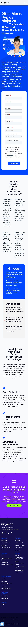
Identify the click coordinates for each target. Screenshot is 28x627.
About (2, 604)
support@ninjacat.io (19, 557)
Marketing (17, 540)
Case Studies (4, 562)
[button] (25, 3)
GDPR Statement (5, 620)
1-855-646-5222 (19, 558)
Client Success (18, 547)
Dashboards (4, 581)
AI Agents (3, 586)
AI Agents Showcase (6, 542)
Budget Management (6, 588)
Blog (2, 556)
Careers (3, 606)
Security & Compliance (16, 620)
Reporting (3, 579)
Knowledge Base (5, 596)
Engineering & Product (20, 545)
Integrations (4, 545)
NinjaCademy (4, 598)
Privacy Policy (4, 617)
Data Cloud (4, 540)
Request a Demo (14, 505)
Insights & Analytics (19, 542)
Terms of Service (13, 617)
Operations (17, 550)
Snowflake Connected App (6, 548)
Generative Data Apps (6, 583)
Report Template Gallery (7, 564)
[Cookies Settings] (2, 624)
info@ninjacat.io (19, 571)
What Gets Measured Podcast (6, 559)
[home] (6, 3)
